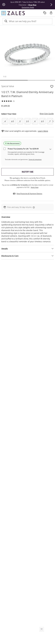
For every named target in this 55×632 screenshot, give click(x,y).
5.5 (27, 121)
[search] (6, 21)
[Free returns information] (33, 207)
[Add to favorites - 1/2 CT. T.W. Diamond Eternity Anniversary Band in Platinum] (52, 86)
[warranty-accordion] (50, 149)
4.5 (12, 121)
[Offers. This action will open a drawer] (44, 13)
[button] (51, 4)
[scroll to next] (53, 121)
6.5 (42, 121)
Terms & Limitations (35, 159)
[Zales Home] (16, 13)
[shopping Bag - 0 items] (52, 14)
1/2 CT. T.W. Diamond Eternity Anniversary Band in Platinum (27, 94)
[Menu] (3, 13)
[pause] (3, 4)
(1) (13, 101)
